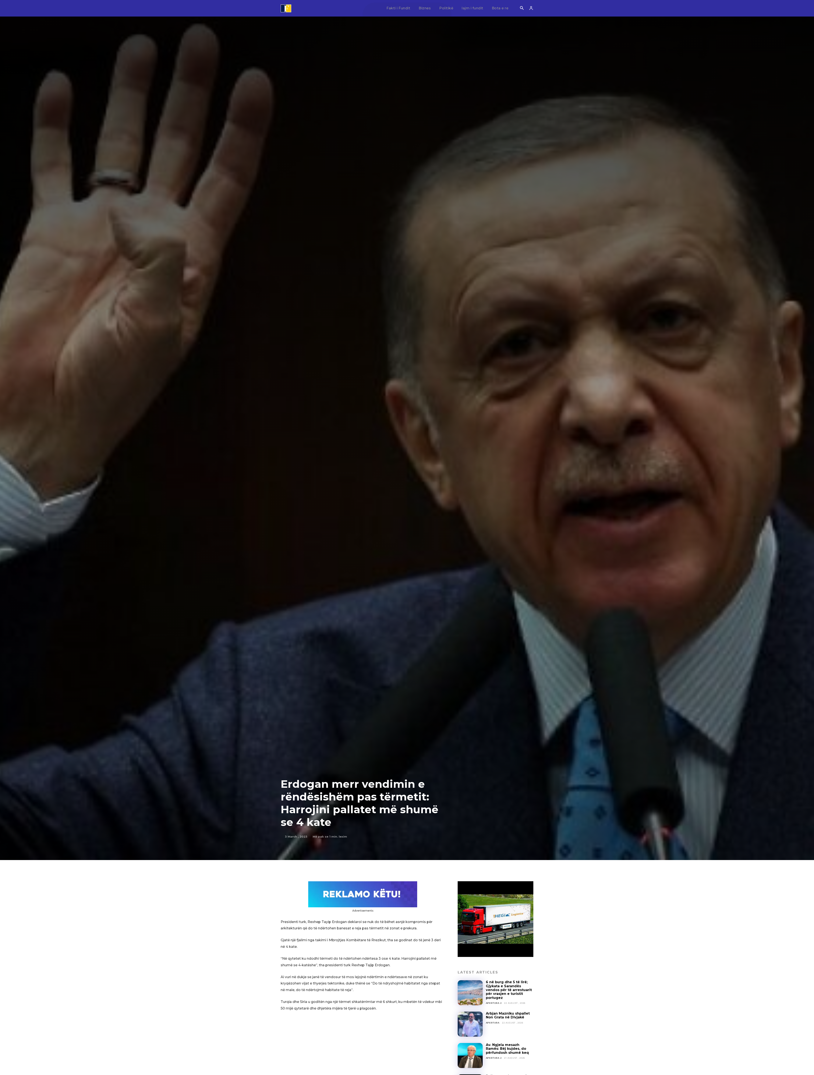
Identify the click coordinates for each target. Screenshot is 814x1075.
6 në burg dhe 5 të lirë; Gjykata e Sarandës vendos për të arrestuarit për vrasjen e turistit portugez (509, 990)
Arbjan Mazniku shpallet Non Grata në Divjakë (508, 1015)
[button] (522, 8)
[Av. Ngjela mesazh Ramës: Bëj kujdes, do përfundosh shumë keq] (470, 1055)
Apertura (492, 1022)
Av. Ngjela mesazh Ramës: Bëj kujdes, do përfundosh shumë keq (507, 1049)
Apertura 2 (494, 1003)
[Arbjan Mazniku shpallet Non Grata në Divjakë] (470, 1024)
